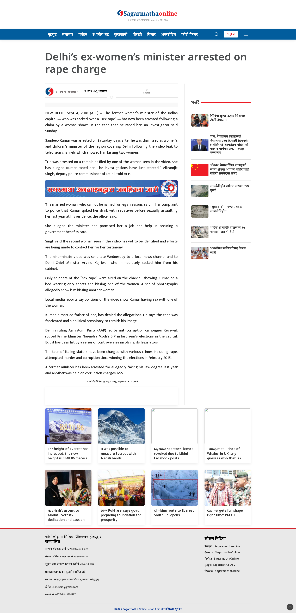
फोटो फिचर (189, 34)
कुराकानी (120, 34)
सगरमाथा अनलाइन (67, 91)
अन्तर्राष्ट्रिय (168, 34)
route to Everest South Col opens (174, 512)
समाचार (67, 34)
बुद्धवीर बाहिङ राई (75, 572)
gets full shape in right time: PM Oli (226, 512)
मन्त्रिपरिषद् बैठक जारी (228, 250)
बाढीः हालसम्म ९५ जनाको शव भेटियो (227, 229)
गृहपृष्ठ (52, 34)
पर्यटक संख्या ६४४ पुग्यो (229, 188)
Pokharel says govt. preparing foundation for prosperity (121, 515)
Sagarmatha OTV (224, 565)
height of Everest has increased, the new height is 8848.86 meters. (68, 453)
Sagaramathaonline (227, 546)
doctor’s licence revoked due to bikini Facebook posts (173, 453)
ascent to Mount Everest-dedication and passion (66, 515)
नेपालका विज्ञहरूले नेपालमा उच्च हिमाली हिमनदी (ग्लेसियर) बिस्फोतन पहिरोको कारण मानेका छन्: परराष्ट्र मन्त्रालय (229, 144)
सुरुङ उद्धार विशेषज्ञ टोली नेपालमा (227, 117)
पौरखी (137, 34)
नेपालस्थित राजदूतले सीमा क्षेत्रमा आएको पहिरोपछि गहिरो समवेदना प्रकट (229, 169)
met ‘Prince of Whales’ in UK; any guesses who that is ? (224, 453)
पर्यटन (82, 34)
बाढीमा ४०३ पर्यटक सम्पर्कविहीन (226, 208)
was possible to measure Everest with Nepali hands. (118, 453)
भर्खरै (195, 102)
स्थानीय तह (100, 34)
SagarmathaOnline (227, 552)
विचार (151, 34)
